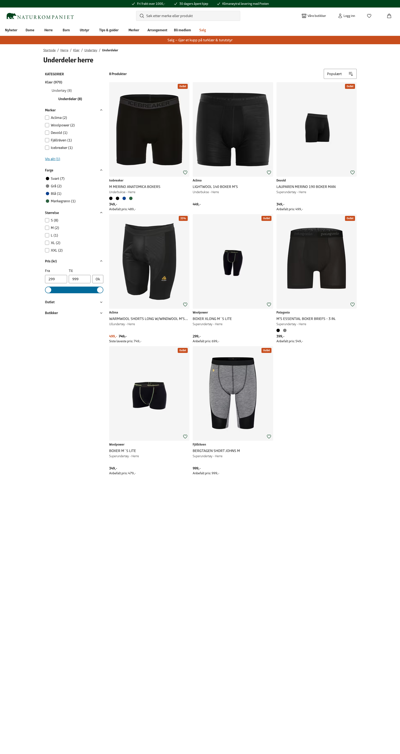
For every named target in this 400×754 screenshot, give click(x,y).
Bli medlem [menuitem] (182, 30)
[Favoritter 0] (371, 14)
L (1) (54, 235)
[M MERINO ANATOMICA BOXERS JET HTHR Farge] (117, 198)
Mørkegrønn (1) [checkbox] (63, 201)
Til (71, 270)
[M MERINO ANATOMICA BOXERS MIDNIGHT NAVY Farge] (124, 198)
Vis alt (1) (52, 159)
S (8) (54, 220)
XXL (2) (57, 250)
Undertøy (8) (62, 90)
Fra (47, 270)
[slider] (48, 290)
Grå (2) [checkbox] (56, 186)
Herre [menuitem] (48, 30)
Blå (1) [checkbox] (56, 193)
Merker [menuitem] (134, 30)
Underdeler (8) (70, 99)
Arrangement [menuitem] (157, 30)
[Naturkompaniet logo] (40, 16)
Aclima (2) (59, 118)
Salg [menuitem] (202, 30)
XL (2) (55, 243)
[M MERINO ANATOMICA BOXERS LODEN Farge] (131, 198)
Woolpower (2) (63, 125)
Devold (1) (59, 133)
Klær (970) (53, 82)
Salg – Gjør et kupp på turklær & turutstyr (200, 40)
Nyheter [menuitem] (11, 30)
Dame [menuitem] (30, 30)
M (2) (55, 228)
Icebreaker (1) (62, 148)
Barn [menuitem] (66, 30)
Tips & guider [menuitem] (109, 30)
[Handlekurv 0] (391, 14)
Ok (98, 279)
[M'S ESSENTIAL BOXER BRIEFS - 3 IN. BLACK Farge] (278, 330)
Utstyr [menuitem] (84, 30)
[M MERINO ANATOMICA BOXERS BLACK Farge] (111, 198)
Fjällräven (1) (61, 140)
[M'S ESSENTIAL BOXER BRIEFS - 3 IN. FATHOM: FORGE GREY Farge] (284, 330)
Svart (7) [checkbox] (58, 178)
